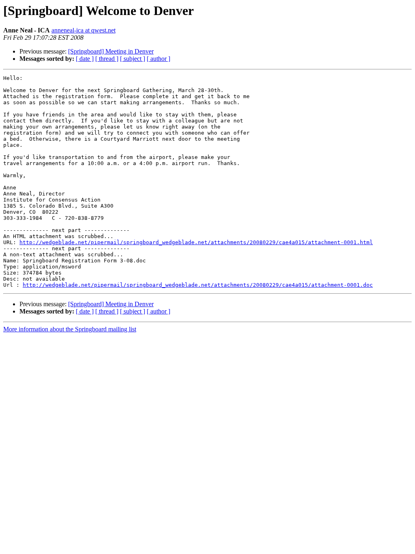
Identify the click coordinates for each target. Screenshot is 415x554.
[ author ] (158, 58)
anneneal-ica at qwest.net (83, 30)
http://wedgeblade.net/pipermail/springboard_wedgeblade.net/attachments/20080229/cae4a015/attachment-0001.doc (198, 285)
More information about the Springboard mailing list (69, 329)
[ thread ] (106, 58)
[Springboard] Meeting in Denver (111, 51)
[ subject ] (132, 58)
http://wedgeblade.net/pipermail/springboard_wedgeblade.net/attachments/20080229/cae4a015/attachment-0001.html (196, 242)
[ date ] (85, 58)
